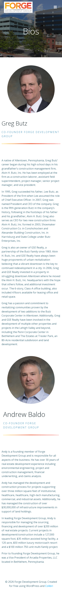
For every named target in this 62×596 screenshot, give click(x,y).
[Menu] (55, 7)
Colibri (49, 586)
